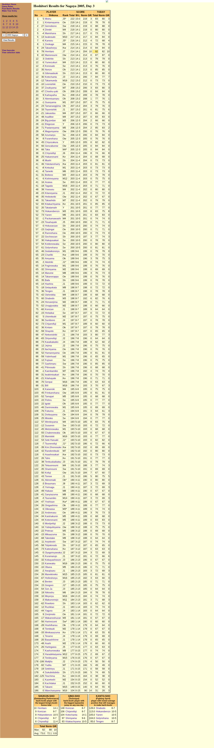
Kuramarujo (51, 556)
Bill (46, 385)
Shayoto (49, 331)
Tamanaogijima (53, 106)
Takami (48, 687)
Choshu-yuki (51, 91)
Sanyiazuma (51, 494)
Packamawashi (53, 218)
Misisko (49, 418)
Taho (47, 458)
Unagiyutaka (51, 305)
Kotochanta (51, 77)
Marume (49, 273)
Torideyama (51, 658)
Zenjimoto (50, 614)
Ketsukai (49, 167)
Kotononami (51, 520)
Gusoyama (50, 102)
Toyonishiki (51, 109)
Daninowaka (51, 407)
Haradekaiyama (53, 654)
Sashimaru (50, 364)
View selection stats (11, 52)
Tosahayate (51, 222)
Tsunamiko (50, 498)
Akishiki (49, 262)
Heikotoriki (50, 196)
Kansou (49, 40)
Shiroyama (50, 269)
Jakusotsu (50, 113)
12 (7, 27)
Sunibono (50, 320)
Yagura (48, 610)
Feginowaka (51, 265)
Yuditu (48, 665)
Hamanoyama (52, 353)
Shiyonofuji (51, 338)
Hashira (49, 284)
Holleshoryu (51, 578)
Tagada (49, 186)
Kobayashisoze (53, 560)
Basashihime (52, 639)
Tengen (49, 291)
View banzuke (8, 50)
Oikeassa (50, 509)
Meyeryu (49, 596)
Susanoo (49, 425)
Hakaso (49, 491)
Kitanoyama (51, 193)
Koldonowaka (52, 244)
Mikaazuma (51, 534)
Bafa (47, 280)
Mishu (48, 19)
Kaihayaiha (51, 95)
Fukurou (49, 411)
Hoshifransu (51, 625)
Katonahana (51, 549)
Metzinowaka (52, 429)
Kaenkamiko (51, 371)
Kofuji (48, 472)
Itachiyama (50, 349)
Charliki (49, 255)
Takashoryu (51, 48)
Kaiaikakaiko (51, 342)
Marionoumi (51, 55)
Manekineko (51, 574)
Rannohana (51, 233)
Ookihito (49, 59)
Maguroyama (52, 131)
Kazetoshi (50, 679)
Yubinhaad (50, 356)
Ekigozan (50, 124)
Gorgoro (49, 585)
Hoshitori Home (9, 4)
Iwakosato (50, 37)
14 (13, 27)
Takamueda (51, 80)
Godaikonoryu (52, 251)
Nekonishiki (51, 334)
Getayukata (51, 287)
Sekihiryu (50, 669)
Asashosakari (52, 454)
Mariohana (50, 33)
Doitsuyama (51, 414)
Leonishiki (50, 84)
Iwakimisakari (52, 374)
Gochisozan (51, 236)
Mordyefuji (50, 523)
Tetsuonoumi (51, 465)
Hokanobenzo (52, 211)
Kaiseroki (50, 389)
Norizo (48, 69)
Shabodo (49, 298)
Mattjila (48, 661)
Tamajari (49, 396)
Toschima (50, 676)
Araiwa (48, 182)
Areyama (49, 258)
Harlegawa (50, 647)
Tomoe (48, 476)
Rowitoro (49, 603)
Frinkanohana (52, 393)
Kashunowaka (52, 650)
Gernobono (51, 26)
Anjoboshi (50, 541)
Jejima (48, 345)
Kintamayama (52, 22)
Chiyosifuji (50, 153)
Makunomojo (51, 600)
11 (3, 27)
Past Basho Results (11, 9)
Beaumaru (50, 483)
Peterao (49, 531)
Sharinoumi (51, 469)
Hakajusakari (52, 240)
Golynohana (51, 247)
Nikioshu (49, 592)
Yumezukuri (51, 62)
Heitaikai (49, 313)
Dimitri (48, 29)
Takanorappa (52, 276)
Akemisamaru (52, 98)
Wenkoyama (51, 422)
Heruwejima (51, 302)
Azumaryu (50, 135)
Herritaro (49, 51)
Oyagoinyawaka (53, 552)
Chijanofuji (50, 324)
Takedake (50, 538)
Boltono (49, 175)
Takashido (50, 200)
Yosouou (49, 189)
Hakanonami (51, 157)
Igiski (47, 403)
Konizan (49, 309)
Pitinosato (50, 367)
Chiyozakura (51, 142)
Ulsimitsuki (50, 316)
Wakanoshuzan (53, 618)
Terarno (49, 636)
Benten (48, 581)
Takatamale (51, 207)
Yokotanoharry (52, 164)
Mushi (48, 160)
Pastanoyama (52, 128)
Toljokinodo (51, 545)
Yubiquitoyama (52, 527)
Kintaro (48, 327)
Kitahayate (50, 378)
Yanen (48, 215)
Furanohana (51, 138)
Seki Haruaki (51, 440)
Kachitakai (50, 683)
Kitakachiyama (52, 204)
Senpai (48, 382)
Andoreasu (50, 512)
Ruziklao (49, 607)
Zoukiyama (50, 88)
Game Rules (7, 6)
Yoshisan (50, 502)
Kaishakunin (51, 516)
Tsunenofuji (51, 443)
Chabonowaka (52, 433)
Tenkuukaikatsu (53, 462)
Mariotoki (49, 436)
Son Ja (48, 589)
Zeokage (49, 44)
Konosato (50, 66)
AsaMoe (49, 117)
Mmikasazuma (52, 632)
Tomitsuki (50, 629)
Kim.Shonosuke (53, 447)
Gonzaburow (51, 146)
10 (17, 24)
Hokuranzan (51, 226)
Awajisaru (50, 570)
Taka (47, 149)
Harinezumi (51, 621)
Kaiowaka (50, 563)
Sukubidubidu (52, 672)
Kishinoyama (52, 178)
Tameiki (49, 171)
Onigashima (51, 505)
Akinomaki (50, 480)
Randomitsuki (52, 451)
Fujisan (49, 360)
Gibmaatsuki (51, 73)
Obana (48, 567)
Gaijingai (49, 229)
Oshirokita (50, 295)
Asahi (48, 643)
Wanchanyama (52, 690)
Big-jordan (50, 120)
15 (17, 27)
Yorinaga (49, 487)
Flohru (48, 400)
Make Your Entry (9, 11)
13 (10, 27)
